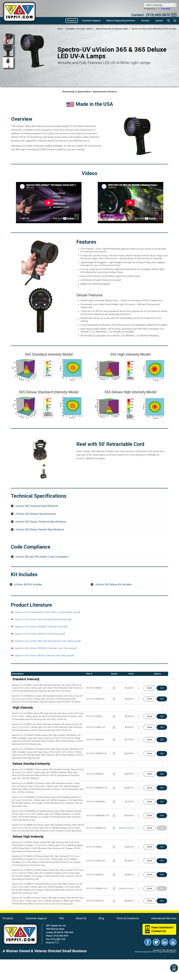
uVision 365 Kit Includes (28, 584)
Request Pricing (126, 828)
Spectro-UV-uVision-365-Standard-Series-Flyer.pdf (43, 619)
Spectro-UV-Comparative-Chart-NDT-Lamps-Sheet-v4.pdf (47, 612)
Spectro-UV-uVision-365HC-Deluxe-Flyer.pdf (40, 633)
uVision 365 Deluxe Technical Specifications (41, 521)
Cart (162, 688)
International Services (163, 918)
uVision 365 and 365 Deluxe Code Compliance (42, 556)
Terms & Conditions (127, 918)
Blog (101, 918)
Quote (149, 688)
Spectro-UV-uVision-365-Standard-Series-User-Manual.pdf (48, 641)
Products (8, 918)
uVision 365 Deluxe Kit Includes (113, 584)
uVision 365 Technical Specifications (37, 505)
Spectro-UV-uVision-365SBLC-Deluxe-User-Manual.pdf (46, 648)
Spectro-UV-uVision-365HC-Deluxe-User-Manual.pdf (44, 655)
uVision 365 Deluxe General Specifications (40, 529)
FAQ (61, 918)
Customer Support (36, 918)
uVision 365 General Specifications (36, 513)
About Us (81, 918)
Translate (165, 8)
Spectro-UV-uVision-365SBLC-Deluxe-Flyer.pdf (41, 626)
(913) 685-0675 (158, 15)
